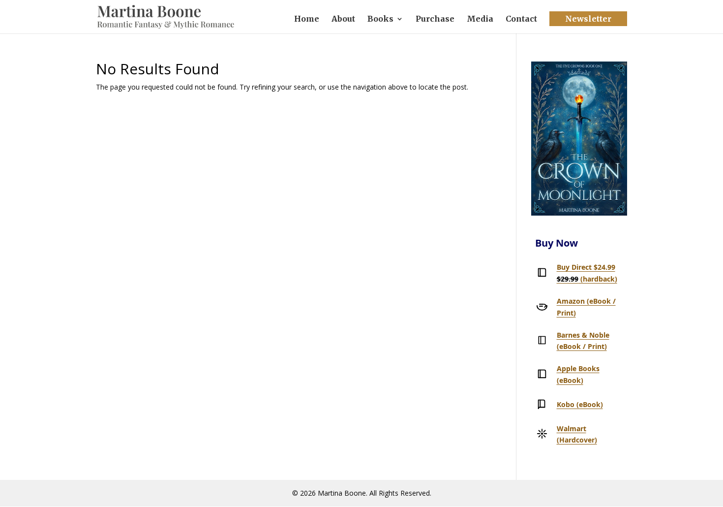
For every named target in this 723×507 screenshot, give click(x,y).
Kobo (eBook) (580, 404)
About (343, 19)
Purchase (435, 19)
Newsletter (588, 19)
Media (480, 19)
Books (380, 19)
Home (306, 19)
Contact (521, 19)
